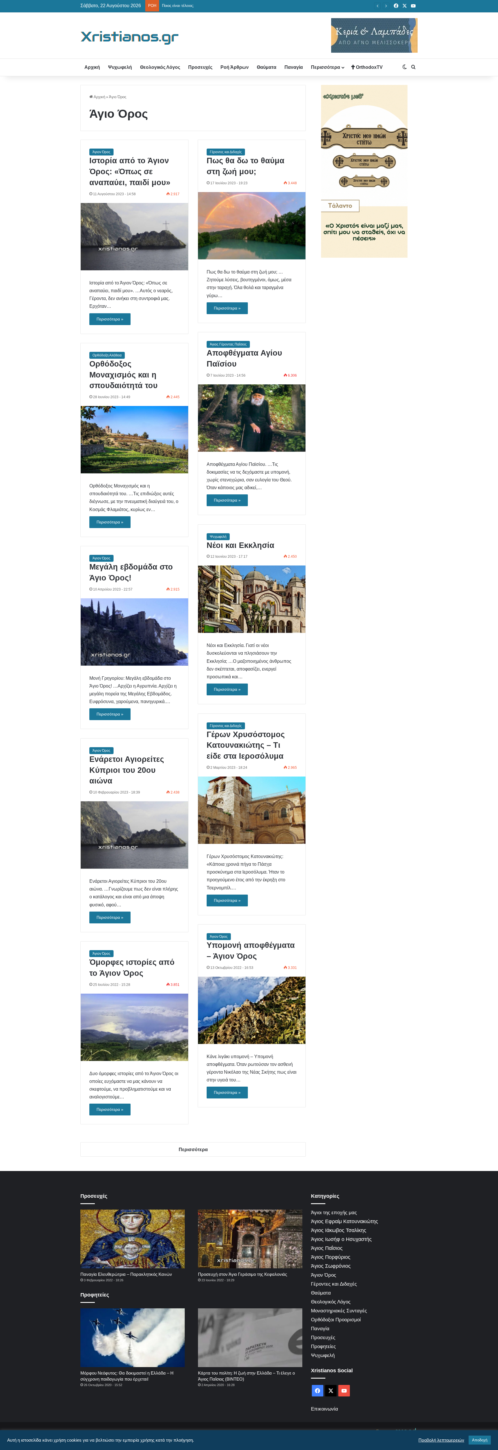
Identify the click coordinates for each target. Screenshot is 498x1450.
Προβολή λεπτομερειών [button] (441, 1440)
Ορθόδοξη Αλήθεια (107, 355)
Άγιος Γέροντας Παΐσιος (228, 344)
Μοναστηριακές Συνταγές (339, 1311)
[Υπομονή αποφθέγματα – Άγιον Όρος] (251, 1010)
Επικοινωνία (324, 1409)
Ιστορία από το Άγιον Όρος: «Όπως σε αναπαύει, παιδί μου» (129, 171)
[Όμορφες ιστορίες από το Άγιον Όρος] (134, 1027)
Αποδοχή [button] (479, 1440)
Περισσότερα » (110, 319)
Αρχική (92, 67)
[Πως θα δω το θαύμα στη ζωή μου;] (251, 225)
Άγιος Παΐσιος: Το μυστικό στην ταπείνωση (197, 5)
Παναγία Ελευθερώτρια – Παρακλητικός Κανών (126, 1274)
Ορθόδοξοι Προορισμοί (336, 1319)
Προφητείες (323, 1346)
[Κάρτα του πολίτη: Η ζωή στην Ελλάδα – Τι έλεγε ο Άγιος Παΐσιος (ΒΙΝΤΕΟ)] (250, 1337)
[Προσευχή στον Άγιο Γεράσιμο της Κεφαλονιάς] (250, 1239)
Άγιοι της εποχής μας (334, 1212)
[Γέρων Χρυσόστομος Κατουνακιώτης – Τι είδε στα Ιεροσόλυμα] (251, 810)
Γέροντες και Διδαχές (226, 152)
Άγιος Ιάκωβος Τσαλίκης (338, 1230)
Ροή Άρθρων (234, 67)
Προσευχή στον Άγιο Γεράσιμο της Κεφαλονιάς (242, 1274)
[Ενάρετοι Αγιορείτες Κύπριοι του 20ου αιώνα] (134, 835)
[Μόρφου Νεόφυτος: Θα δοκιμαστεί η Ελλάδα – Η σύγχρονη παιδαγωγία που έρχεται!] (132, 1337)
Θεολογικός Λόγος (160, 67)
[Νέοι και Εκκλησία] (251, 599)
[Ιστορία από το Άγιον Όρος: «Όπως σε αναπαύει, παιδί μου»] (134, 236)
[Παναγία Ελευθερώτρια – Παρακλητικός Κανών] (132, 1239)
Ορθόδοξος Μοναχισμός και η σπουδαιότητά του (123, 375)
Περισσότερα (325, 67)
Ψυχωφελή (120, 67)
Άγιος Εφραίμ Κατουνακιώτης (344, 1221)
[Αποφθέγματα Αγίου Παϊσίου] (251, 418)
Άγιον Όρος (101, 152)
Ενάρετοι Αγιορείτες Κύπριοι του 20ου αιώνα (126, 770)
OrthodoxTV (369, 67)
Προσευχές (200, 67)
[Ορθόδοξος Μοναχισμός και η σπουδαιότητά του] (134, 439)
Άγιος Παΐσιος (327, 1248)
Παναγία (293, 67)
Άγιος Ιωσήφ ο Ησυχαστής (341, 1239)
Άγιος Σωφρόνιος (331, 1266)
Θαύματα (266, 67)
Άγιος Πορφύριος (330, 1257)
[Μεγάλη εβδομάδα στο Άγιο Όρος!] (134, 632)
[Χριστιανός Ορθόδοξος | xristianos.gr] (129, 38)
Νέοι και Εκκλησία (240, 545)
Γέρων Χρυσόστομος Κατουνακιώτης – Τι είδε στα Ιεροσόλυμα (246, 745)
